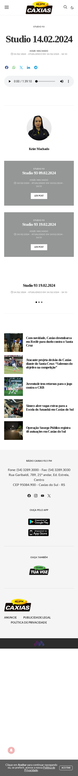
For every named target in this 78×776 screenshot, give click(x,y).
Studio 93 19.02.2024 (39, 285)
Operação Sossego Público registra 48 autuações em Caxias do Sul (48, 429)
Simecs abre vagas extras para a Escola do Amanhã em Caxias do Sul (49, 407)
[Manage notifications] (11, 750)
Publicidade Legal (37, 617)
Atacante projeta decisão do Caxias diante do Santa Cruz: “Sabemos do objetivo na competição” (49, 363)
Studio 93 (39, 27)
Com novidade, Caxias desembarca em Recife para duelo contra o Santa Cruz (49, 341)
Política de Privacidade (29, 622)
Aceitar (66, 768)
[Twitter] (49, 495)
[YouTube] (42, 495)
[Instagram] (36, 495)
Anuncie (10, 617)
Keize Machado (39, 51)
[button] (72, 7)
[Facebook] (29, 495)
